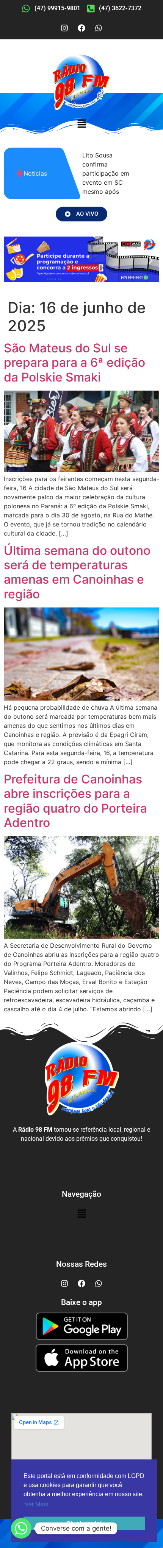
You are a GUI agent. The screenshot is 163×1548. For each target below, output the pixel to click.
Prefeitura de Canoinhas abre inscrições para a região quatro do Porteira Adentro (75, 801)
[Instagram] (64, 28)
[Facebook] (81, 28)
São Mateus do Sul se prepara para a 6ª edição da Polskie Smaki (74, 363)
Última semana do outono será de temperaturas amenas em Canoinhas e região (77, 572)
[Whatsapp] (98, 28)
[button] (81, 124)
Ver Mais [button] (36, 1504)
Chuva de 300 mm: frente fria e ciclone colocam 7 (109, 173)
